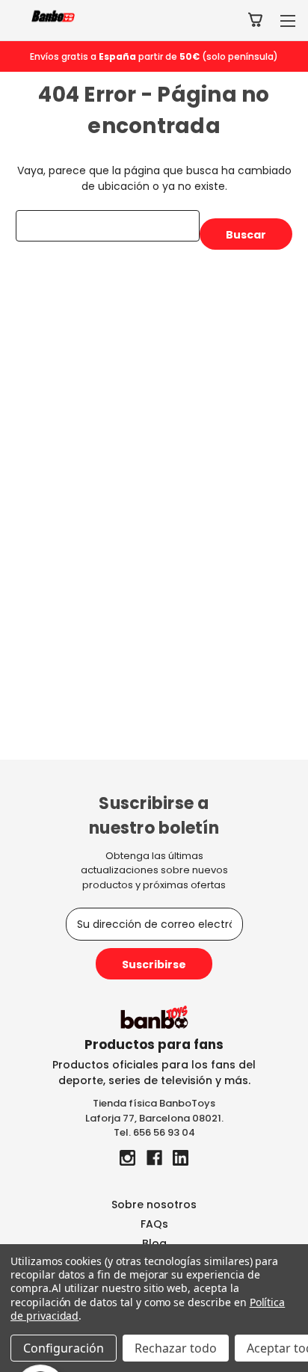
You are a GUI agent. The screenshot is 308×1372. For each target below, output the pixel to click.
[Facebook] (154, 1158)
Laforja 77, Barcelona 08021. (154, 1118)
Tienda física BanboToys (154, 1103)
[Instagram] (127, 1158)
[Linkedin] (180, 1158)
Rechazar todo (176, 1348)
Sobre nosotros (154, 1204)
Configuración (63, 1348)
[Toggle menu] (287, 20)
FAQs (154, 1223)
